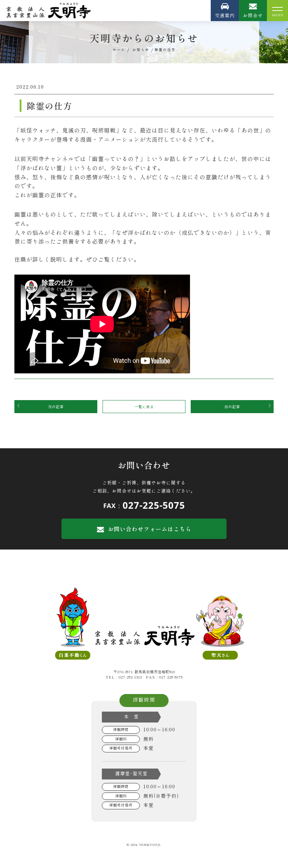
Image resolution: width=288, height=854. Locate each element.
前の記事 (232, 406)
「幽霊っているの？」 (116, 158)
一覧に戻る (144, 406)
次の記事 (56, 406)
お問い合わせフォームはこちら (149, 529)
